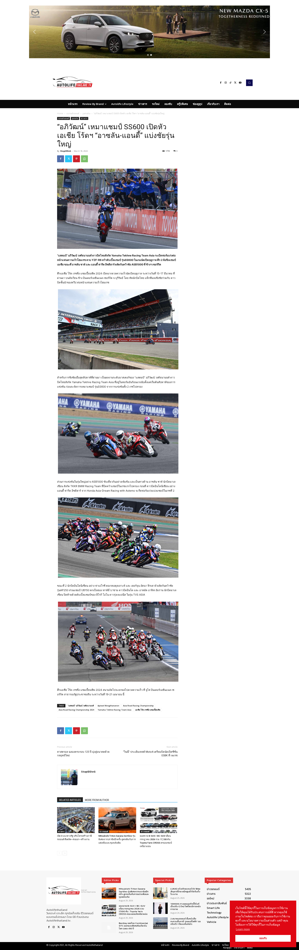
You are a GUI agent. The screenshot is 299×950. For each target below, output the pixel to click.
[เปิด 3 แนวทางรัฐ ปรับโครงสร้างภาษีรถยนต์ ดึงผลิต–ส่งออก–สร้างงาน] (76, 820)
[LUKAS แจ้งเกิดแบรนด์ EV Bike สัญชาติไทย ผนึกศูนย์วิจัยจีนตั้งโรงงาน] (160, 893)
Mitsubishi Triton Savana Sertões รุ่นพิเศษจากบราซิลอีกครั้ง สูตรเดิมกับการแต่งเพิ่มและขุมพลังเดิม (117, 839)
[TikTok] (230, 82)
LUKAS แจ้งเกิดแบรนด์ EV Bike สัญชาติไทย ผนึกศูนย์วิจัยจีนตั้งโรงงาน (185, 891)
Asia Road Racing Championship (138, 705)
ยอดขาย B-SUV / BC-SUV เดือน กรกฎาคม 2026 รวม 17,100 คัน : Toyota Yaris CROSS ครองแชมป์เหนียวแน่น (133, 910)
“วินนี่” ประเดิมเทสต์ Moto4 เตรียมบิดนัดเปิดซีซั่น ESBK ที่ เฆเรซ (150, 753)
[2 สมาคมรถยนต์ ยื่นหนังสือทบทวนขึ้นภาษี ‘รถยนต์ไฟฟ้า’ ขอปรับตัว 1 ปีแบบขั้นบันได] (160, 923)
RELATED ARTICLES (70, 800)
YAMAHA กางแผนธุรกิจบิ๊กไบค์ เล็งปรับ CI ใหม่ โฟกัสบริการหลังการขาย (185, 906)
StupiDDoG (65, 151)
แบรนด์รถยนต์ (72, 113)
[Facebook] (220, 82)
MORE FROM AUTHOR (97, 800)
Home (60, 113)
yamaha (86, 113)
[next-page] (65, 853)
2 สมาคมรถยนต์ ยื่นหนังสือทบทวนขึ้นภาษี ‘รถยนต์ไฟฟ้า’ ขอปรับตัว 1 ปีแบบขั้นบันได (185, 921)
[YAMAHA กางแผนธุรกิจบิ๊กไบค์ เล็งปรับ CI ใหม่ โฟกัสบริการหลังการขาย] (160, 908)
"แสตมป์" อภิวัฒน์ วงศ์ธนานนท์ (81, 705)
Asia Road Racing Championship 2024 (76, 709)
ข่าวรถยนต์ (103, 831)
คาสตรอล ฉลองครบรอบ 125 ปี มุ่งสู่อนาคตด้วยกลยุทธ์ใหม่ (83, 753)
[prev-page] (59, 853)
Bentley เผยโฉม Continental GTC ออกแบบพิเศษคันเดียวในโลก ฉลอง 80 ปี (133, 925)
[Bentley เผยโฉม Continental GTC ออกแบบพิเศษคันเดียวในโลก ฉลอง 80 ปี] (109, 927)
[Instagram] (225, 82)
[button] (149, 32)
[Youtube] (240, 82)
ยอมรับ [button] (263, 938)
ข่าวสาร (84, 118)
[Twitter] (235, 82)
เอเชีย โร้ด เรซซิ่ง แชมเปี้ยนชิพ (147, 709)
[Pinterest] (76, 158)
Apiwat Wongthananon (108, 705)
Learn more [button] (243, 929)
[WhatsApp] (84, 158)
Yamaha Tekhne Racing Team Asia (114, 709)
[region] (149, 32)
